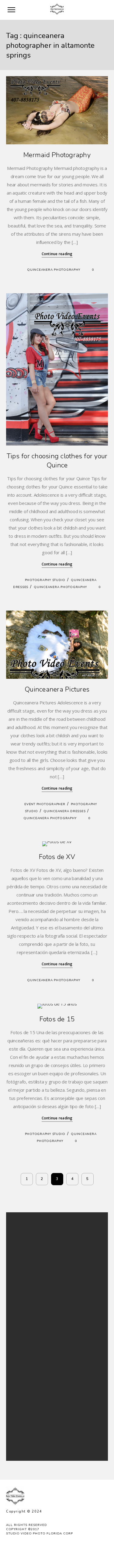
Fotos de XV (57, 856)
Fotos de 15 (57, 1019)
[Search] (90, 1227)
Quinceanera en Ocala (34, 1399)
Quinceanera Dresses (64, 811)
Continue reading (57, 253)
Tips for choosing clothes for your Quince (57, 461)
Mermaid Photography (57, 155)
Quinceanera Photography (53, 270)
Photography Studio (45, 580)
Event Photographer (44, 804)
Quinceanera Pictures (57, 689)
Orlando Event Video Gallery (39, 1385)
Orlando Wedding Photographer (43, 1377)
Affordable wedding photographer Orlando (53, 1370)
